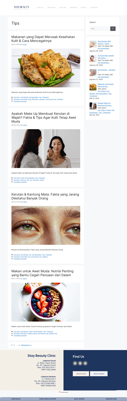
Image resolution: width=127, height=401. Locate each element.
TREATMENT (51, 7)
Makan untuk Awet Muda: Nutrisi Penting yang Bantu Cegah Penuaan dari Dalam (42, 273)
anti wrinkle (23, 99)
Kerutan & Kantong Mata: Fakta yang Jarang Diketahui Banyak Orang (45, 196)
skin (27, 180)
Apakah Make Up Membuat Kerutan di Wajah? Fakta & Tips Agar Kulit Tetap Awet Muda (43, 117)
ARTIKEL (83, 7)
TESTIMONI (94, 7)
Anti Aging (17, 97)
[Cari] (113, 28)
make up (23, 180)
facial (29, 99)
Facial (22, 178)
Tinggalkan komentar (20, 101)
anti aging (17, 99)
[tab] (81, 373)
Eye (30, 255)
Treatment (45, 97)
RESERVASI (73, 7)
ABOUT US (40, 7)
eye (29, 256)
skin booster (49, 99)
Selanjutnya (26, 345)
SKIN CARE (62, 7)
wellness (45, 256)
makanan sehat (32, 333)
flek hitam (35, 99)
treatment (36, 180)
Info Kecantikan (33, 97)
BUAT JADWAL (79, 399)
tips (55, 99)
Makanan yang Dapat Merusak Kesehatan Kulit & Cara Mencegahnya (43, 39)
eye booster (34, 256)
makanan (42, 99)
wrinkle (42, 180)
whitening (60, 99)
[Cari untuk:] (100, 28)
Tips (40, 97)
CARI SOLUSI (15, 399)
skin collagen (50, 333)
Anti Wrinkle (24, 97)
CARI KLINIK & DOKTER (47, 399)
